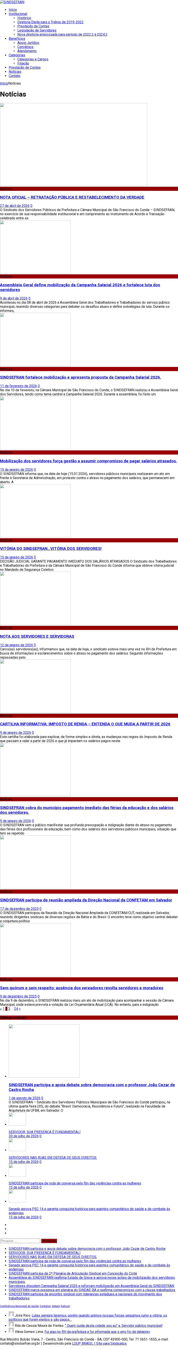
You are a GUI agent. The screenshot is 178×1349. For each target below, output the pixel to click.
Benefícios (17, 39)
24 (16, 1009)
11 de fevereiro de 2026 (18, 386)
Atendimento (27, 51)
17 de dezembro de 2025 (19, 909)
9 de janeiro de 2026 (15, 733)
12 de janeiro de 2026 (16, 645)
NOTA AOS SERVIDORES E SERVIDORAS (37, 636)
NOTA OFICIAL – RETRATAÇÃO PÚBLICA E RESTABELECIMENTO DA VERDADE (72, 197)
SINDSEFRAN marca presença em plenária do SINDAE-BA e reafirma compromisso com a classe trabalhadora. (92, 1290)
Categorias (17, 55)
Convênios (25, 47)
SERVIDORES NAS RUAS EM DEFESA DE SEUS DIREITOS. (53, 1158)
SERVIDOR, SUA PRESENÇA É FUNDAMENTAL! (45, 1132)
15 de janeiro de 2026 (16, 470)
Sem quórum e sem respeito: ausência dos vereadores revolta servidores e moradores (81, 988)
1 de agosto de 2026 (24, 1098)
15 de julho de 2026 (24, 1162)
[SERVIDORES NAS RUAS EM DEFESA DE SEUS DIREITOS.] (17, 1150)
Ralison (65, 1306)
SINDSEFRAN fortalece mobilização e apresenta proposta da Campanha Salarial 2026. (80, 377)
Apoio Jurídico (28, 43)
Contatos (45, 1306)
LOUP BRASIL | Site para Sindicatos (99, 1343)
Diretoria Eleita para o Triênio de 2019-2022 (50, 22)
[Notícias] (35, 536)
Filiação (23, 63)
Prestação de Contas (33, 26)
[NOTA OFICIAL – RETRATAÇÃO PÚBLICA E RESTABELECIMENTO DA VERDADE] (73, 185)
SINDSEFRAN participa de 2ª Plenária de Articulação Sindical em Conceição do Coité (73, 1273)
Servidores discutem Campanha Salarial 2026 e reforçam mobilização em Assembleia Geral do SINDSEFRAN (91, 1286)
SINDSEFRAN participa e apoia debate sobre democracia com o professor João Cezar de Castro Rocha (87, 1249)
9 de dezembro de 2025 (18, 996)
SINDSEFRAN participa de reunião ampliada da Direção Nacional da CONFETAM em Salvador (86, 900)
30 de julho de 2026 (24, 1136)
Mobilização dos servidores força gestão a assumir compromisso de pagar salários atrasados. (88, 461)
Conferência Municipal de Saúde (19, 1306)
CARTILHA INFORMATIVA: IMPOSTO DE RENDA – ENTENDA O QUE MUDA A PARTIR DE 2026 (85, 724)
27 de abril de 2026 (15, 206)
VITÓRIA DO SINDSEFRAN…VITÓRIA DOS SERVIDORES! (51, 548)
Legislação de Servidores (36, 30)
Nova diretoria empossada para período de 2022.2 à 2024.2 (62, 34)
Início (13, 10)
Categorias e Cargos (32, 59)
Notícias (15, 72)
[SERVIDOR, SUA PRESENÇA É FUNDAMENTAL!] (17, 1124)
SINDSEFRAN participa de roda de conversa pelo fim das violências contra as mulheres (75, 1183)
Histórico (24, 18)
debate (56, 1306)
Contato (14, 76)
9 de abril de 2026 (14, 298)
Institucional (18, 14)
